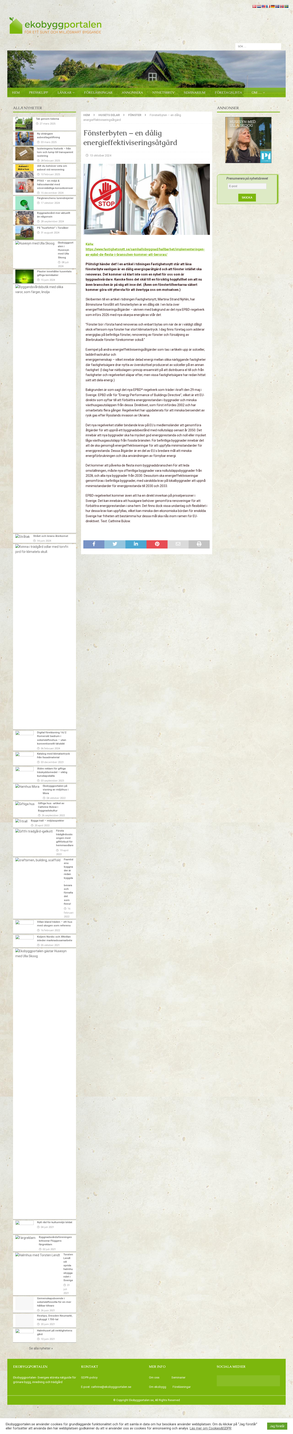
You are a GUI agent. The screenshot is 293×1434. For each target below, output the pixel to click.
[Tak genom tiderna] (24, 124)
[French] (268, 6)
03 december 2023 (52, 762)
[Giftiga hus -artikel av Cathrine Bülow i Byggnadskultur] (25, 803)
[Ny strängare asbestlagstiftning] (24, 139)
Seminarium (194, 92)
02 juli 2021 (49, 1249)
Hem (16, 92)
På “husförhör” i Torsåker (52, 227)
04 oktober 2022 (55, 798)
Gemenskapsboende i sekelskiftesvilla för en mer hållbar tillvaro (54, 1302)
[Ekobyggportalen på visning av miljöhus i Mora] (27, 786)
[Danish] (254, 6)
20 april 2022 (42, 825)
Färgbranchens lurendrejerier (55, 198)
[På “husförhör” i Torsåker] (24, 233)
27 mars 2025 (47, 123)
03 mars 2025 (49, 142)
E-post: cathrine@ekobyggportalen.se (106, 1387)
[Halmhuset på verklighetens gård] (24, 1335)
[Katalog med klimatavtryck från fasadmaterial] (24, 759)
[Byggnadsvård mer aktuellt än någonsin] (24, 218)
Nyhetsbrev (163, 92)
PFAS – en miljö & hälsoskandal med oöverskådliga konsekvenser (55, 184)
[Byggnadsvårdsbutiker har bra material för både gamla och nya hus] (42, 289)
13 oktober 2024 (100, 155)
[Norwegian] (282, 6)
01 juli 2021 (66, 1289)
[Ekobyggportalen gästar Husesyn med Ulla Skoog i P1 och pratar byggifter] (42, 954)
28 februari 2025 (50, 160)
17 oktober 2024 (50, 202)
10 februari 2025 (50, 174)
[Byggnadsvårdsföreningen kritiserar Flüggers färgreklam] (25, 1237)
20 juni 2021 (48, 1324)
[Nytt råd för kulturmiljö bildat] (24, 1227)
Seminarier (178, 1377)
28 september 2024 (52, 221)
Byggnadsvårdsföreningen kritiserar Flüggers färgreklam (55, 1240)
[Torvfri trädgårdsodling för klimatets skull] (42, 549)
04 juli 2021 (47, 1227)
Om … (257, 92)
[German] (273, 6)
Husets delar (109, 115)
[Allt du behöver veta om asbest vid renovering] (24, 171)
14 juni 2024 (44, 540)
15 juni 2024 (48, 279)
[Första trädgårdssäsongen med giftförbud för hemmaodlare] (34, 831)
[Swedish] (286, 6)
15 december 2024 (52, 192)
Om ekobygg (158, 1387)
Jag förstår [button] (277, 1426)
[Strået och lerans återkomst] (22, 536)
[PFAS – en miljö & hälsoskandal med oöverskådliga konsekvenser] (24, 186)
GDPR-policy (89, 1377)
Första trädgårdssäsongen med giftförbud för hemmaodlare (64, 838)
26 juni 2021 (48, 1310)
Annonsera (132, 92)
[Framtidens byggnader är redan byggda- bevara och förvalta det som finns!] (37, 860)
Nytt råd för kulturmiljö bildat (54, 1222)
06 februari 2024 (50, 748)
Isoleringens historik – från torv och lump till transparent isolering (55, 152)
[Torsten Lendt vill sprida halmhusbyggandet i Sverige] (37, 1255)
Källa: (145, 249)
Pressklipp (38, 92)
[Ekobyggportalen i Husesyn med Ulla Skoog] (34, 243)
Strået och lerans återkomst (50, 536)
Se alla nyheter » (41, 1348)
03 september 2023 (52, 780)
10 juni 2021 (48, 1339)
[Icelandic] (277, 6)
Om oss (154, 1377)
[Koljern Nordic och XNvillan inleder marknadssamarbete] (24, 941)
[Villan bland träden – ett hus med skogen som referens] (24, 927)
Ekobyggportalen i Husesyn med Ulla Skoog (65, 250)
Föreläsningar (98, 92)
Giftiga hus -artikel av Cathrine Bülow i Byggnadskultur (51, 807)
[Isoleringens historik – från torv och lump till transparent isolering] (24, 153)
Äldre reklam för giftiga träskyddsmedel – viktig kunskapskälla (52, 772)
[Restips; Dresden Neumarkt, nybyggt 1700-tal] (24, 1321)
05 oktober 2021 (50, 945)
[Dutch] (259, 6)
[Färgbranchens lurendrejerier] (24, 203)
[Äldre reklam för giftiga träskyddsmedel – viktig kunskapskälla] (24, 773)
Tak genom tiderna (47, 118)
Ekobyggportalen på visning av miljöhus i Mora (55, 789)
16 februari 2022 (68, 912)
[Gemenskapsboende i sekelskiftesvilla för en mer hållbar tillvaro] (24, 1303)
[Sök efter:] (258, 46)
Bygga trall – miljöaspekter (47, 820)
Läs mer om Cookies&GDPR (210, 1428)
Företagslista (228, 92)
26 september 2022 (53, 815)
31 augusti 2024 (50, 232)
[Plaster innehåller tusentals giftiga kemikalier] (24, 276)
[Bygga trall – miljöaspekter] (21, 821)
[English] (263, 6)
